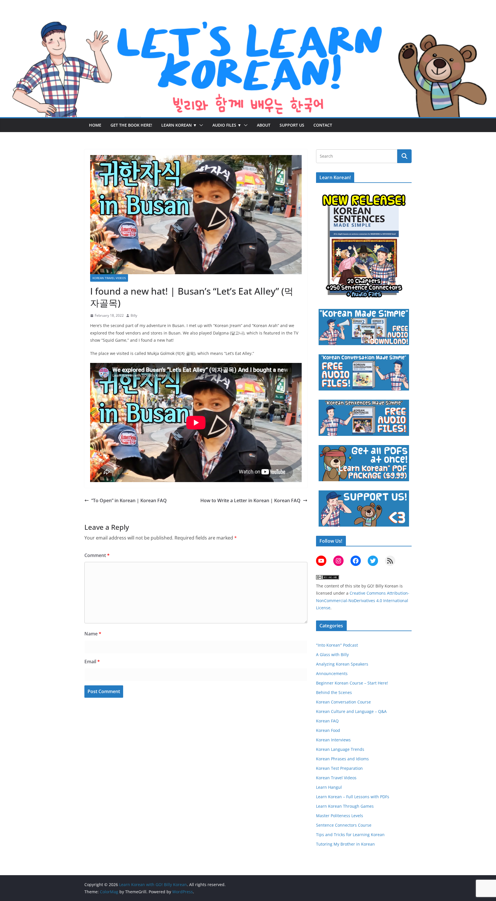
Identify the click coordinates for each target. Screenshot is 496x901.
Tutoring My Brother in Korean (345, 844)
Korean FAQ (327, 721)
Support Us (292, 125)
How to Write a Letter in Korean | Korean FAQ (250, 500)
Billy (134, 315)
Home (95, 125)
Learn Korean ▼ (179, 125)
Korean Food (328, 730)
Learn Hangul (329, 787)
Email (92, 661)
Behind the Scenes (334, 692)
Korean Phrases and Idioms (342, 758)
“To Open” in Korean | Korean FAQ (129, 500)
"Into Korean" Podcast (337, 645)
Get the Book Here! (131, 125)
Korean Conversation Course (343, 702)
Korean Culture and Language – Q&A (351, 711)
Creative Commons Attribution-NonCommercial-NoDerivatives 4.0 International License (362, 600)
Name (92, 634)
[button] (200, 125)
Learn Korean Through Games (345, 806)
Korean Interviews (333, 740)
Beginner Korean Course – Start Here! (352, 683)
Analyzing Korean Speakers (342, 664)
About (263, 125)
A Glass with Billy (332, 654)
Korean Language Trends (340, 749)
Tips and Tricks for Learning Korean (350, 834)
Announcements (332, 673)
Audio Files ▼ (226, 125)
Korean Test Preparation (339, 768)
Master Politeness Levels (339, 815)
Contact (322, 125)
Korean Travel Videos (109, 278)
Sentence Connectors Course (343, 825)
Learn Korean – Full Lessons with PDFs (352, 796)
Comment (97, 555)
